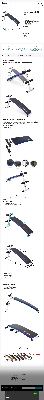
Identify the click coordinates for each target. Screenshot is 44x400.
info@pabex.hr (2, 372)
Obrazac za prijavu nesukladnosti (15, 374)
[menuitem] (2, 6)
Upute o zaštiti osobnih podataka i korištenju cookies (15, 379)
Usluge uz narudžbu (13, 380)
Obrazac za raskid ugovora (14, 372)
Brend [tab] (20, 55)
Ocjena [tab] (8, 55)
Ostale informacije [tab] (28, 55)
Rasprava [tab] (13, 55)
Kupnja (23, 376)
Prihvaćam (35, 393)
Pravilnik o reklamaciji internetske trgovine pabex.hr (15, 376)
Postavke (7, 397)
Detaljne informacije (25, 26)
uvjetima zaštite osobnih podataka (14, 388)
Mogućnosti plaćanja (24, 374)
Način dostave (24, 377)
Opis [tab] (2, 55)
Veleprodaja (23, 379)
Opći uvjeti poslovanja (14, 377)
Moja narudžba (13, 381)
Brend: (25, 14)
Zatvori (41, 42)
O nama (23, 372)
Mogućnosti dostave (27, 33)
